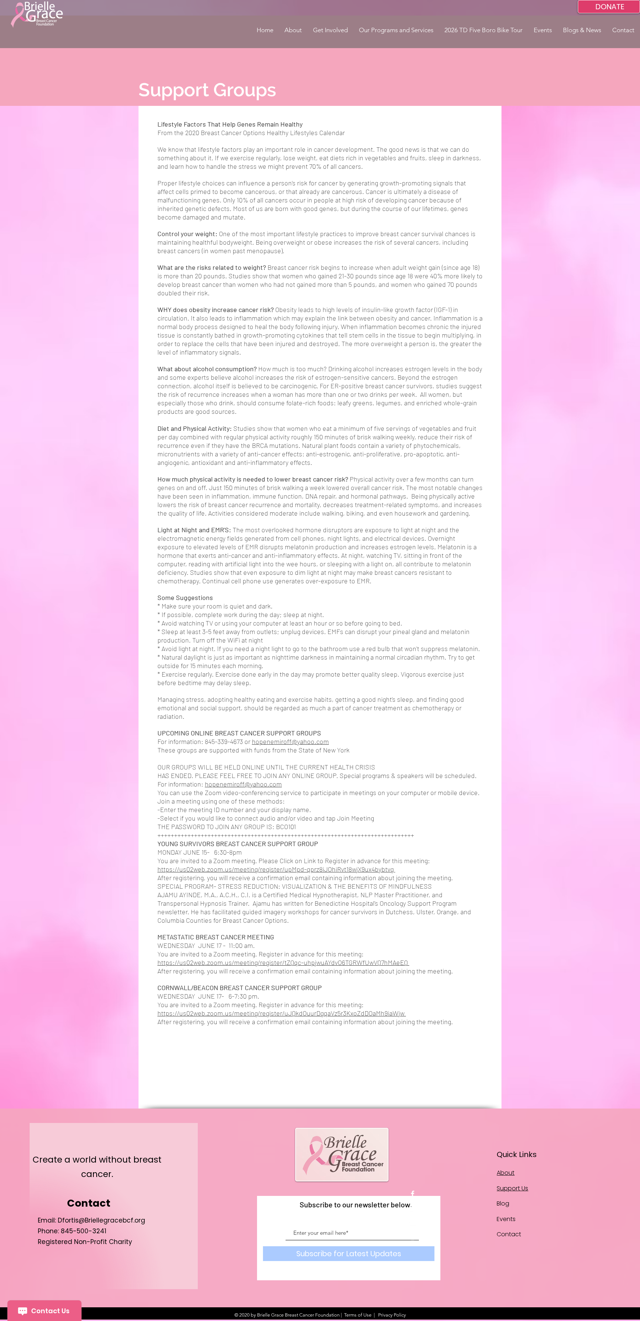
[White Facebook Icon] (413, 1194)
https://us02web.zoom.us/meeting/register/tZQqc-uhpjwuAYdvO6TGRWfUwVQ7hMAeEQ (283, 962)
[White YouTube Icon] (413, 1222)
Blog (503, 1203)
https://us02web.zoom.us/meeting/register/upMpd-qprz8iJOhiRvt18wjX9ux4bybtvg (276, 869)
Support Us (512, 1188)
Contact (509, 1234)
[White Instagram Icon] (413, 1237)
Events (506, 1219)
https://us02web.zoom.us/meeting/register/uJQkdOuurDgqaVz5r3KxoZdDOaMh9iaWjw (281, 1013)
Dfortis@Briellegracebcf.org (101, 1220)
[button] (293, 30)
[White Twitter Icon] (413, 1208)
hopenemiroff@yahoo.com (290, 741)
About (505, 1173)
